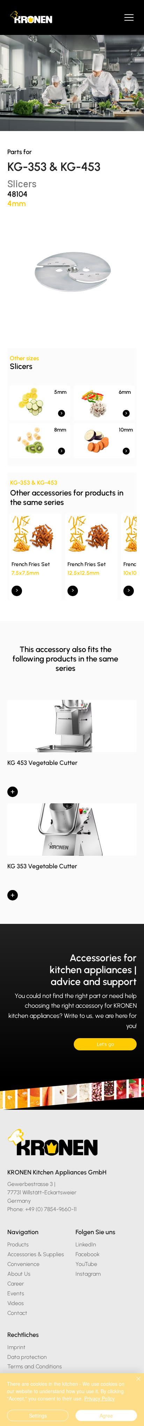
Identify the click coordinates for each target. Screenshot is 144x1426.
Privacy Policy (99, 1398)
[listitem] (39, 402)
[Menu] (129, 17)
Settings (38, 1415)
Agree (106, 1415)
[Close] (134, 1383)
